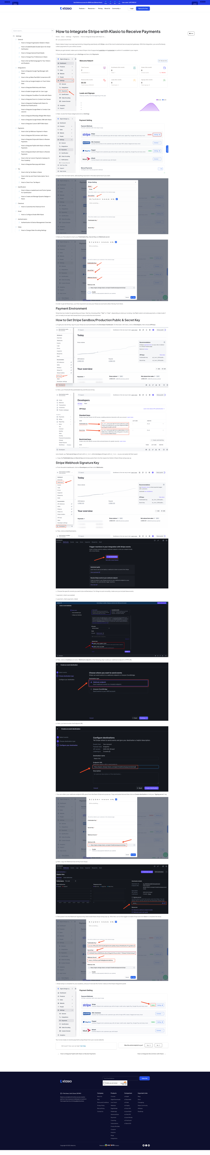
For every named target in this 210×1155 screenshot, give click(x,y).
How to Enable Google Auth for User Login (34, 91)
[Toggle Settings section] (52, 36)
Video (19, 227)
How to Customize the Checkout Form (33, 207)
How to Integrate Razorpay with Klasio (33, 164)
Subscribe (144, 1078)
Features (82, 8)
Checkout (21, 203)
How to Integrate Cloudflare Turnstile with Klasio (36, 95)
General (20, 39)
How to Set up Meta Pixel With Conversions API (35, 77)
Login (131, 8)
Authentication (22, 219)
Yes (149, 1045)
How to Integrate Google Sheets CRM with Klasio (36, 120)
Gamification (22, 187)
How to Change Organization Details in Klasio (35, 43)
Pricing (100, 8)
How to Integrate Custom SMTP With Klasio (34, 123)
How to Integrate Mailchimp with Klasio (33, 87)
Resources (91, 8)
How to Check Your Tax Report (30, 182)
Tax (19, 169)
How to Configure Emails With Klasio (32, 214)
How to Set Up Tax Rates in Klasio (31, 172)
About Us (107, 8)
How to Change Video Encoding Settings (33, 230)
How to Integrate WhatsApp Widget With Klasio (36, 116)
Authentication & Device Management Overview (36, 222)
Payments (21, 128)
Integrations (22, 68)
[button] (33, 36)
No (158, 1045)
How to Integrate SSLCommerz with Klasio (34, 135)
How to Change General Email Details (32, 53)
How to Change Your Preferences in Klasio (34, 57)
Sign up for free (143, 8)
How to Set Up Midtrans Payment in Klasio (34, 131)
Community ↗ (116, 8)
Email (19, 211)
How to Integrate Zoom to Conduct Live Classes (36, 99)
